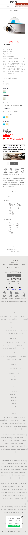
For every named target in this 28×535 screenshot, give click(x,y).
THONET (17, 446)
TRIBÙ (12, 472)
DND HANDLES (23, 509)
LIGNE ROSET (5, 423)
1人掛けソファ (17, 316)
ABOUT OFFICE (21, 486)
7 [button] (4, 28)
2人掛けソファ (24, 316)
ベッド (7, 368)
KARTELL (16, 423)
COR (16, 443)
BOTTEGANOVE (6, 498)
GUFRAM (18, 449)
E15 (16, 452)
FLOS (21, 478)
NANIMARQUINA (22, 472)
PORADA (19, 426)
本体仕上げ (5, 88)
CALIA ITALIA (22, 498)
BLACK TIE (10, 495)
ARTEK (8, 466)
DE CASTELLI (13, 449)
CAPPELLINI (13, 429)
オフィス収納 (18, 359)
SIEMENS (8, 478)
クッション (4, 377)
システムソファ (3, 316)
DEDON (1, 469)
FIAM (24, 423)
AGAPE (13, 489)
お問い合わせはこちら (14, 276)
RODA (5, 469)
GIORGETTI (3, 440)
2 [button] (4, 21)
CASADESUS (18, 501)
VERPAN (12, 483)
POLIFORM (7, 429)
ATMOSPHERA (10, 492)
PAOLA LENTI (4, 434)
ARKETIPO (9, 437)
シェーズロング (23, 319)
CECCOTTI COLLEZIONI (21, 434)
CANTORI (8, 501)
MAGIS (15, 426)
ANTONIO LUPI (23, 489)
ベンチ (6, 333)
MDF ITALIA (7, 443)
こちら (8, 147)
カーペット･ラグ (11, 377)
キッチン (18, 251)
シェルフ (20, 356)
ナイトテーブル (13, 345)
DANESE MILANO (4, 475)
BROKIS (11, 498)
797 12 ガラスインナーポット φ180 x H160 (13, 111)
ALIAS (3, 432)
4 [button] (4, 24)
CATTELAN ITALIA (23, 420)
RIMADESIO (7, 449)
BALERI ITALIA (24, 449)
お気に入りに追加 (12, 191)
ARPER (9, 434)
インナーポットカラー (8, 114)
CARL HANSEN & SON (22, 466)
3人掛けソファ (4, 319)
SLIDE (2, 472)
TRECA (1, 466)
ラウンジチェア (4, 330)
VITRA (11, 426)
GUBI (5, 466)
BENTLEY (5, 495)
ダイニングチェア (18, 330)
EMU (9, 469)
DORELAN (6, 512)
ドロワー (25, 356)
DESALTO (12, 420)
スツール (25, 330)
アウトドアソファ (14, 322)
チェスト (9, 356)
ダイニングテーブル (6, 342)
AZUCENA (16, 492)
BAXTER (20, 423)
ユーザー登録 (11, 289)
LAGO (14, 457)
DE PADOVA (10, 509)
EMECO (12, 466)
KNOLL (16, 466)
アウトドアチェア (19, 333)
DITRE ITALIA (16, 509)
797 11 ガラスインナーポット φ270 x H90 (13, 105)
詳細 (20, 289)
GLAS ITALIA (9, 440)
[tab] (8, 196)
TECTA (12, 446)
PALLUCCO (7, 483)
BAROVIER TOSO (23, 492)
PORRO (24, 432)
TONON (12, 443)
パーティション (22, 377)
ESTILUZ (18, 512)
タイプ (4, 81)
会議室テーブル (11, 348)
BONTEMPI (15, 495)
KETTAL (12, 469)
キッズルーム (14, 400)
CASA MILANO (21, 452)
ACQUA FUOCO (5, 489)
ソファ (13, 312)
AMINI (17, 489)
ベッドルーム (14, 397)
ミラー (16, 377)
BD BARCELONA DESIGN (5, 446)
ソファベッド (10, 316)
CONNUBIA (22, 504)
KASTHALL (16, 472)
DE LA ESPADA (4, 509)
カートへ (14, 163)
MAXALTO (17, 420)
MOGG (4, 452)
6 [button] (4, 26)
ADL (10, 489)
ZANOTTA (3, 426)
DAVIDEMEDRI (23, 475)
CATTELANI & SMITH (7, 504)
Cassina (8, 249)
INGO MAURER (15, 481)
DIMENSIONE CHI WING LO (7, 460)
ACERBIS (16, 463)
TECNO (20, 463)
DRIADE (7, 426)
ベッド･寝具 (13, 364)
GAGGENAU (2, 478)
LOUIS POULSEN (4, 481)
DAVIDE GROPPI (22, 506)
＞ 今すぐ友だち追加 (14, 525)
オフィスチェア (11, 333)
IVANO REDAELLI (16, 475)
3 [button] (4, 22)
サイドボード (15, 356)
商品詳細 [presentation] (8, 196)
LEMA (26, 446)
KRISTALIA (13, 434)
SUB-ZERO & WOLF (15, 478)
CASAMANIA (24, 501)
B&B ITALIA (15, 417)
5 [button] (4, 25)
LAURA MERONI (9, 457)
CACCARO (16, 498)
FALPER (22, 512)
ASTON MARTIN (17, 455)
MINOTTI (2, 420)
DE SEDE (2, 429)
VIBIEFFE (23, 455)
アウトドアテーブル (20, 348)
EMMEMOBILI (19, 457)
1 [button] (4, 19)
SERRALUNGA (7, 472)
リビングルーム (14, 391)
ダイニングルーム (10, 251)
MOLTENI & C (9, 417)
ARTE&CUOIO (4, 492)
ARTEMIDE (25, 478)
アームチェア (11, 330)
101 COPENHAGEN (13, 486)
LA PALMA (7, 432)
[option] (14, 25)
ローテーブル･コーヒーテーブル (18, 342)
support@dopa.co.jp (14, 283)
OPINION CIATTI (23, 437)
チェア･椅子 (13, 327)
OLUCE (10, 481)
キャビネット (3, 356)
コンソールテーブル (21, 345)
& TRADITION (6, 486)
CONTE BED (9, 506)
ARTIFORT (22, 446)
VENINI (10, 475)
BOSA (19, 495)
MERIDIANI (3, 437)
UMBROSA (25, 469)
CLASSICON (24, 429)
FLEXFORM (7, 420)
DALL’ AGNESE (16, 506)
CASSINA (4, 417)
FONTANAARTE (23, 481)
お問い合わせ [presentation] (19, 195)
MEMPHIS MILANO (11, 452)
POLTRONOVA (17, 460)
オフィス (14, 403)
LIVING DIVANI (13, 432)
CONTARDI (4, 506)
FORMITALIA (23, 460)
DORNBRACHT (12, 512)
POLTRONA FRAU (22, 417)
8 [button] (4, 29)
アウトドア (13, 406)
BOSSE (23, 495)
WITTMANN (18, 429)
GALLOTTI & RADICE (17, 440)
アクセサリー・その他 (14, 373)
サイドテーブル (5, 345)
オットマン (17, 319)
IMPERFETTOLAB (10, 463)
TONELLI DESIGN (15, 437)
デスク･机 (5, 348)
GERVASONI (11, 423)
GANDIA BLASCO (18, 469)
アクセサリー (15, 249)
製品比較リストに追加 (15, 191)
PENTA (2, 483)
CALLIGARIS (3, 501)
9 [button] (4, 31)
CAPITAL (13, 501)
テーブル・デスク (14, 338)
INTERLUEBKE (20, 443)
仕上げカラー (6, 121)
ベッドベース (18, 368)
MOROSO (24, 426)
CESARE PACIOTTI (15, 504)
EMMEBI (24, 463)
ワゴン (8, 359)
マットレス (12, 368)
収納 (14, 353)
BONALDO (24, 440)
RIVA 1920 (19, 432)
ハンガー (12, 359)
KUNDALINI (17, 483)
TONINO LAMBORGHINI (8, 455)
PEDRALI (2, 449)
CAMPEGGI (3, 463)
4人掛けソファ (11, 319)
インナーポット (6, 103)
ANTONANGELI (23, 483)
